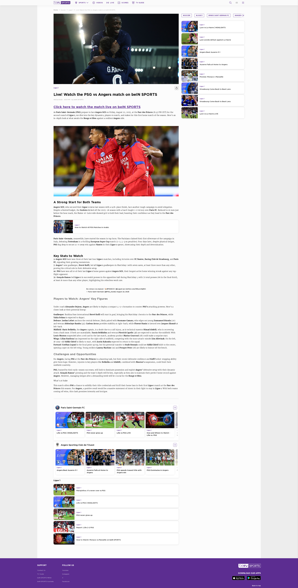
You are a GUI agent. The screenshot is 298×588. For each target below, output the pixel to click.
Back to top (256, 585)
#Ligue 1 (199, 15)
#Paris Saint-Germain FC (218, 15)
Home (56, 10)
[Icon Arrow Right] (176, 425)
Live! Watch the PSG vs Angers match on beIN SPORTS (95, 10)
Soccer (63, 10)
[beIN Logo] (62, 3)
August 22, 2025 (123, 291)
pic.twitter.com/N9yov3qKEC (134, 289)
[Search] (230, 2)
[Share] (176, 88)
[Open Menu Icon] (243, 2)
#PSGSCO (110, 289)
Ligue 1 (70, 10)
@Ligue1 (119, 289)
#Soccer (186, 15)
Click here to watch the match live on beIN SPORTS (97, 107)
